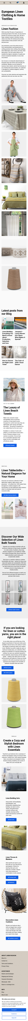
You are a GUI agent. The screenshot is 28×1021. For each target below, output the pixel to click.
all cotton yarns (8, 672)
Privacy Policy (5, 966)
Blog (3, 992)
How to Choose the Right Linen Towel (7, 362)
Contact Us (4, 961)
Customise (14, 1013)
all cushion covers (13, 938)
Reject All (14, 1017)
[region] (14, 1009)
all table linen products (10, 495)
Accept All (14, 1009)
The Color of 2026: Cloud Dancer (19, 362)
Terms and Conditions (7, 963)
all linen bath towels (14, 609)
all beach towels (10, 445)
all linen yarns (7, 667)
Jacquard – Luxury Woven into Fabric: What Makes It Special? (20, 335)
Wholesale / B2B (6, 982)
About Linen (5, 995)
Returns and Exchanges (8, 973)
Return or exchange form (8, 984)
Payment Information (7, 979)
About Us (4, 958)
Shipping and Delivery (7, 976)
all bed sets (11, 819)
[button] (17, 2)
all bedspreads (12, 877)
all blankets (11, 882)
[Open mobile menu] (4, 2)
